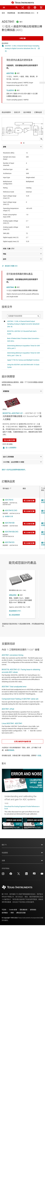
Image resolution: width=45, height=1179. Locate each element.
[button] (4, 7)
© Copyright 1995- (10, 918)
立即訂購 (22, 38)
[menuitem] (17, 7)
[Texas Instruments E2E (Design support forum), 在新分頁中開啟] (34, 874)
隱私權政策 (23, 909)
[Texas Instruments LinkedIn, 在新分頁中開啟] (26, 874)
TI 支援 (38, 755)
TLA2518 (10, 90)
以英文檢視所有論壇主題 (22, 741)
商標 (12, 913)
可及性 (4, 909)
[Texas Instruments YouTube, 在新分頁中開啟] (42, 874)
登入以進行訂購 (9, 440)
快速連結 (5, 853)
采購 (3, 860)
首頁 (3, 13)
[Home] (22, 2)
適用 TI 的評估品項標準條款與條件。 (14, 470)
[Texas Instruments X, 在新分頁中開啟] (18, 874)
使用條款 (11, 750)
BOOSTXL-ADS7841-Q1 (13, 413)
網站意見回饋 (21, 913)
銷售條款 (33, 909)
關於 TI (4, 845)
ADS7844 (10, 287)
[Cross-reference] (23, 7)
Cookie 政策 (13, 909)
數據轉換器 (11, 13)
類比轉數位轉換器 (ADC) (26, 13)
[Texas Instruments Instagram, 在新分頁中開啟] (3, 874)
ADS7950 (10, 73)
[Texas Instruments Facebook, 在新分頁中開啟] (11, 874)
